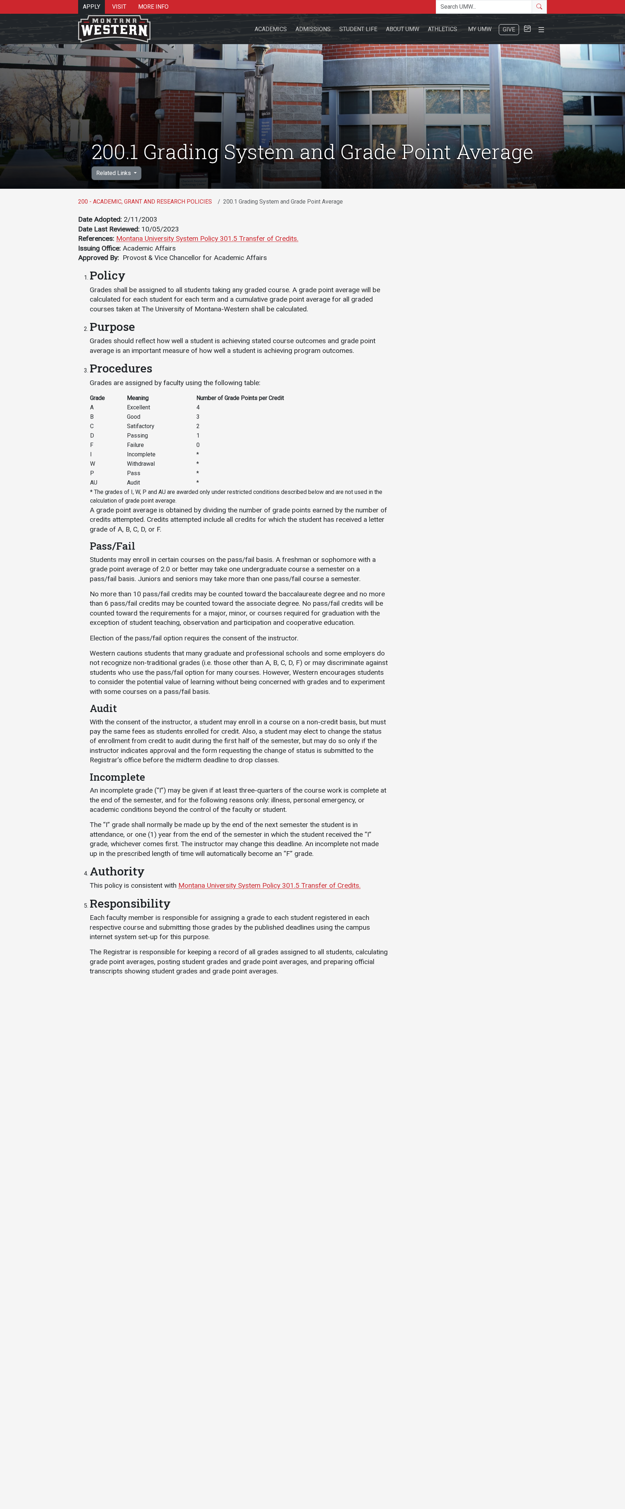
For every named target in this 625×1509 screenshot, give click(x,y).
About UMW (402, 29)
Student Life (358, 29)
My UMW (480, 29)
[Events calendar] (527, 29)
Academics (271, 29)
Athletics (442, 29)
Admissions (313, 29)
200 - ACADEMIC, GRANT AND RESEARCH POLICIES (145, 201)
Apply (91, 6)
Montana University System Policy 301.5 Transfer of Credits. (207, 238)
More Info (153, 6)
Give (509, 29)
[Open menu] (541, 29)
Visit (119, 6)
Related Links (114, 173)
